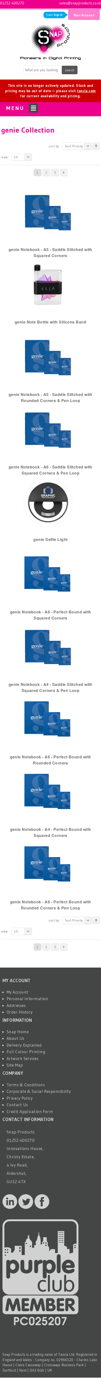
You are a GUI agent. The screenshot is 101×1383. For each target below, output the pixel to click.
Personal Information (27, 998)
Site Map (15, 1065)
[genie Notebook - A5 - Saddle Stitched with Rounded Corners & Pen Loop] (48, 357)
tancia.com (86, 91)
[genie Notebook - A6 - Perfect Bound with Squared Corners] (48, 574)
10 (16, 157)
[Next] (63, 172)
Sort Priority (74, 146)
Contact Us (17, 1104)
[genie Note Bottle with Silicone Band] (48, 284)
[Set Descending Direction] (96, 146)
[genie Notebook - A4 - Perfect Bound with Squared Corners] (48, 792)
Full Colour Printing (26, 1051)
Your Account (84, 15)
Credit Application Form (30, 1111)
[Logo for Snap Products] (50, 40)
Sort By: (54, 146)
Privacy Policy (20, 1098)
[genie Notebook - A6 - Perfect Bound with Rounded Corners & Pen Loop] (48, 864)
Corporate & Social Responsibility (39, 1091)
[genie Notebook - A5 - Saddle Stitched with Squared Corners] (48, 212)
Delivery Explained (24, 1045)
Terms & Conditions (26, 1084)
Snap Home (18, 1031)
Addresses (16, 1005)
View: (5, 157)
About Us (16, 1038)
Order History (20, 1012)
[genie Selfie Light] (48, 502)
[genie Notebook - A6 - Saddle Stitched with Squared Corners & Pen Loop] (48, 429)
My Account (17, 992)
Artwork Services (22, 1058)
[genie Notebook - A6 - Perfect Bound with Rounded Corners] (48, 719)
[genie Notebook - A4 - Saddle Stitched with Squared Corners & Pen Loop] (48, 647)
